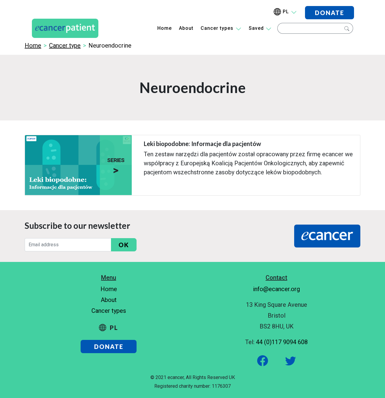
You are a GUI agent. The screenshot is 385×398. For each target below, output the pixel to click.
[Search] (346, 28)
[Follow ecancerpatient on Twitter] (284, 360)
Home (164, 28)
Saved (256, 28)
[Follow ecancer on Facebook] (263, 360)
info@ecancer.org (276, 289)
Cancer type (65, 45)
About (186, 28)
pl (286, 11)
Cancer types (217, 28)
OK (124, 244)
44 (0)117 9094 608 (282, 342)
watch (149, 187)
